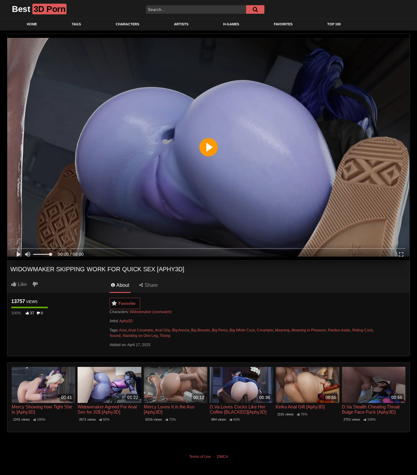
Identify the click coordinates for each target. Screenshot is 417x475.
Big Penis (220, 330)
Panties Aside (339, 330)
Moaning (282, 330)
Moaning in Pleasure (309, 330)
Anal (123, 330)
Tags (76, 24)
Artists (181, 24)
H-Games (231, 24)
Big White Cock (242, 330)
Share (150, 285)
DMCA (222, 457)
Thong (165, 336)
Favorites (283, 24)
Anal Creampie (140, 330)
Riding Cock (362, 330)
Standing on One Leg (140, 336)
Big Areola (180, 330)
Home (32, 24)
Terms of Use (200, 457)
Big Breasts (200, 330)
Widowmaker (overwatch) (151, 312)
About (122, 285)
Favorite (127, 303)
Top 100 (334, 24)
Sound (115, 336)
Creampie (265, 330)
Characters (127, 24)
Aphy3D (126, 321)
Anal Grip (162, 330)
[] (255, 9)
